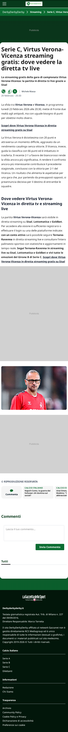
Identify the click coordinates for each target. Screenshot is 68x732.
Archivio (7, 708)
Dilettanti (7, 671)
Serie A (6, 658)
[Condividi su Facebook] (9, 91)
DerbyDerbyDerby (13, 12)
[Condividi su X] (15, 91)
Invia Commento (49, 547)
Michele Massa (28, 91)
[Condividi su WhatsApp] (3, 91)
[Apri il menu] (4, 4)
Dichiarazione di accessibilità (18, 720)
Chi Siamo (8, 691)
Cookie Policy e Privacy (14, 716)
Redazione (8, 687)
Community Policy (12, 712)
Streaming (35, 11)
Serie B (6, 662)
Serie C (6, 666)
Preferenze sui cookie (14, 724)
